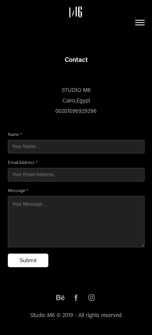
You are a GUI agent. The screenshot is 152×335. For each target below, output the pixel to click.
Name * (15, 134)
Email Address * (22, 162)
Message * (18, 190)
